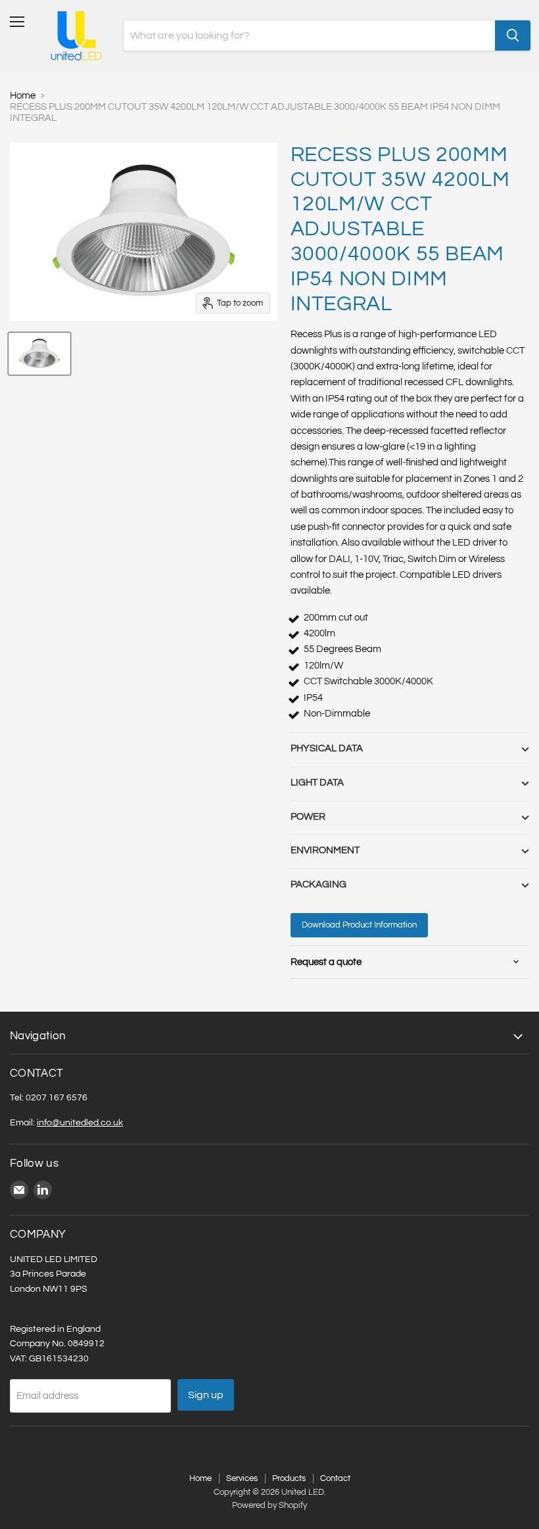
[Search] (512, 35)
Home (22, 96)
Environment (325, 850)
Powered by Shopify (269, 1505)
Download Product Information (359, 924)
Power (308, 817)
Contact (335, 1478)
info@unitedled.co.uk (80, 1122)
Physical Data (327, 748)
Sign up (205, 1395)
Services (242, 1478)
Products (289, 1478)
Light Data (317, 783)
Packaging (318, 884)
